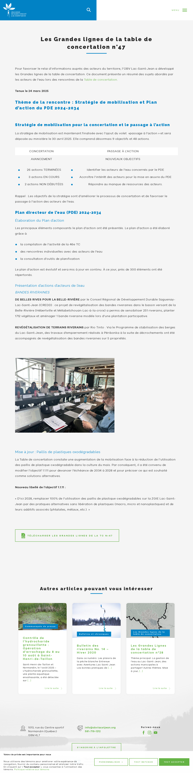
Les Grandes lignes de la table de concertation (149, 633)
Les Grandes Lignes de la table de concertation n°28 (149, 649)
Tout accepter (174, 762)
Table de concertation (100, 79)
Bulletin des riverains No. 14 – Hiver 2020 (93, 649)
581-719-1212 (93, 731)
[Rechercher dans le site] (88, 10)
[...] (29, 680)
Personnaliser (111, 762)
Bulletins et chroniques (94, 634)
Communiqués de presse (40, 626)
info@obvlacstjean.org (100, 727)
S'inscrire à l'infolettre (96, 747)
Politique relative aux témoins (31, 769)
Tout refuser (143, 762)
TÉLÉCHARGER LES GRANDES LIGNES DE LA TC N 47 (70, 535)
